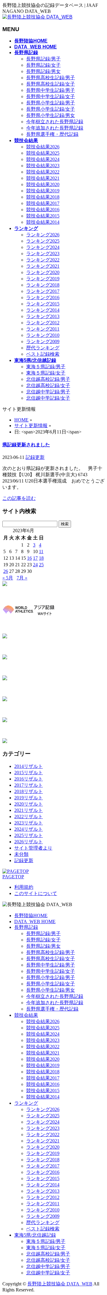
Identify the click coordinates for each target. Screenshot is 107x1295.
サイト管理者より (33, 847)
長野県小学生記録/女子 (50, 109)
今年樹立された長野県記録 (54, 121)
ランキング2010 (42, 335)
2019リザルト (28, 797)
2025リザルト (28, 835)
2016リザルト (28, 778)
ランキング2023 (42, 253)
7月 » (22, 577)
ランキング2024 (42, 247)
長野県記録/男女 (43, 71)
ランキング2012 (42, 322)
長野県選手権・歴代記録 (52, 134)
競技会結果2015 (42, 215)
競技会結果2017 (42, 203)
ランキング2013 (42, 316)
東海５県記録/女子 (45, 372)
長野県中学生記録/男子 (50, 90)
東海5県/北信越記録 (35, 1235)
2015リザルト (28, 772)
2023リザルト (28, 822)
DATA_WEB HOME (35, 921)
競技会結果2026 (42, 146)
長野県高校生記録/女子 (50, 83)
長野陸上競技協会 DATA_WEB (59, 1283)
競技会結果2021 (42, 178)
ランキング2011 (42, 328)
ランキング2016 (42, 297)
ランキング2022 (42, 259)
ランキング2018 (42, 284)
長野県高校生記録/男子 (50, 77)
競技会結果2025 (42, 153)
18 (41, 558)
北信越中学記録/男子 (48, 391)
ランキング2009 (42, 341)
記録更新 (35, 457)
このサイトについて (35, 893)
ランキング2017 (42, 291)
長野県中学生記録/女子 (50, 96)
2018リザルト (28, 791)
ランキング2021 (42, 266)
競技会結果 (26, 1015)
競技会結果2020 (42, 184)
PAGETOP (13, 876)
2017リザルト (28, 785)
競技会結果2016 (42, 209)
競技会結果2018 (42, 197)
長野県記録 (26, 927)
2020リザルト (28, 803)
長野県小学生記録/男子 (50, 102)
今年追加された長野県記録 (54, 127)
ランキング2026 (42, 234)
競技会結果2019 (42, 190)
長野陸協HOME (31, 915)
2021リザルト (28, 810)
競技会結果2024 (42, 159)
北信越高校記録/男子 (48, 379)
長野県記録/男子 (43, 58)
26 (5, 571)
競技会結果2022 (42, 171)
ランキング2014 (42, 310)
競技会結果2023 (42, 165)
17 (35, 558)
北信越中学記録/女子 (48, 398)
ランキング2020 (42, 272)
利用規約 (23, 887)
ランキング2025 (42, 241)
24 (35, 564)
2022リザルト (28, 816)
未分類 (21, 854)
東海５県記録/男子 (45, 366)
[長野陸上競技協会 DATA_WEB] (37, 16)
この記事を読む (19, 498)
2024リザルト (28, 829)
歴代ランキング (42, 347)
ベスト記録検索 (42, 354)
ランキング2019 (42, 278)
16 (29, 558)
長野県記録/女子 (43, 65)
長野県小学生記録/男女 (50, 115)
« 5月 (7, 577)
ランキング (26, 1103)
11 (41, 551)
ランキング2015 (42, 303)
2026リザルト (28, 841)
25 (41, 564)
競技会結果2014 (42, 222)
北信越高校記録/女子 (48, 385)
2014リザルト (28, 766)
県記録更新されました (26, 444)
